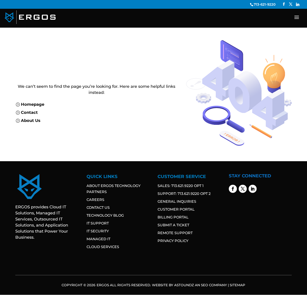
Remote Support (175, 233)
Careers (95, 200)
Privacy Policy (173, 241)
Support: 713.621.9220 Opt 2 (184, 194)
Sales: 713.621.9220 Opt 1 (181, 186)
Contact (29, 112)
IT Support (98, 223)
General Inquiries (177, 201)
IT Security (98, 231)
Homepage (32, 104)
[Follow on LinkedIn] (253, 189)
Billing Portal (173, 217)
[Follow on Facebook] (233, 189)
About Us (30, 120)
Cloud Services (103, 247)
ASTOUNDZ (184, 285)
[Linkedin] (297, 4)
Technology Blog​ (105, 215)
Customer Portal (176, 209)
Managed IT (98, 239)
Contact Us (98, 207)
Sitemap (237, 285)
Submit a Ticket (173, 225)
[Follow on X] (243, 189)
